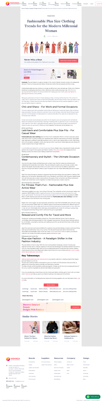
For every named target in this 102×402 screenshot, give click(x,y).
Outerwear (85, 373)
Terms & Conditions (96, 400)
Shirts (84, 361)
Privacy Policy (79, 400)
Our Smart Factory (45, 361)
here (71, 125)
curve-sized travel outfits (58, 231)
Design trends (37, 8)
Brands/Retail (57, 379)
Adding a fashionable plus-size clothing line (34, 259)
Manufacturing (57, 376)
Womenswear (86, 364)
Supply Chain (57, 370)
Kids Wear (85, 367)
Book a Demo (51, 285)
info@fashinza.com (19, 381)
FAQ (68, 373)
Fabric (55, 364)
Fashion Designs (29, 8)
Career (68, 367)
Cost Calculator (32, 376)
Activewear (85, 376)
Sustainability (32, 370)
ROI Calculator (32, 379)
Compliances (32, 361)
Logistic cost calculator (34, 367)
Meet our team (70, 364)
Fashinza (27, 274)
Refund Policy (87, 400)
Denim (84, 370)
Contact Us (76, 307)
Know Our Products (58, 367)
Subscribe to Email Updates (68, 60)
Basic (84, 379)
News (68, 370)
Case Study (31, 373)
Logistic (30, 364)
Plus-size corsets (58, 150)
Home (23, 8)
